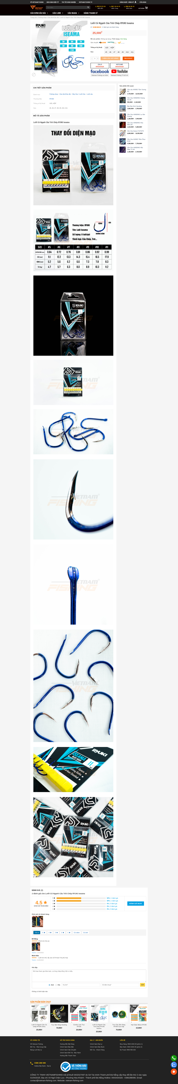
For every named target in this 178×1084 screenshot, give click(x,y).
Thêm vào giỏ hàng (110, 58)
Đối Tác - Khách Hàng (97, 1050)
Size (92, 52)
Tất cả (37, 932)
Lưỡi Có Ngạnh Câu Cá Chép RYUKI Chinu (39, 1025)
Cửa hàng (143, 2)
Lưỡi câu (90, 94)
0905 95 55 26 (101, 7)
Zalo (100, 66)
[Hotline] (174, 1058)
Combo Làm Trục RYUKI (79, 1025)
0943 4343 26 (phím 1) (135, 1044)
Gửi (142, 985)
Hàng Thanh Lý (91, 13)
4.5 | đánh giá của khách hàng (105, 27)
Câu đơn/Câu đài (38, 13)
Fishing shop (42, 17)
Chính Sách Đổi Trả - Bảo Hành (70, 1053)
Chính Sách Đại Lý (96, 1044)
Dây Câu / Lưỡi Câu (78, 94)
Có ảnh (85, 932)
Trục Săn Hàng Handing (59, 1025)
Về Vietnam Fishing (37, 2)
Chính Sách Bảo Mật (67, 1047)
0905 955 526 (131, 1050)
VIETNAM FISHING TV (85, 2)
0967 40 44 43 (115, 7)
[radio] (107, 47)
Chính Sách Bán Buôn (97, 1047)
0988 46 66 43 (129, 7)
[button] (128, 2)
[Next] (147, 1020)
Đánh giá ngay (135, 903)
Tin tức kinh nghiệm (69, 2)
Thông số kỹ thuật (96, 47)
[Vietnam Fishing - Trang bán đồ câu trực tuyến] (36, 7)
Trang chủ (33, 17)
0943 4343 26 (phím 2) (134, 1047)
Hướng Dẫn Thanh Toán (68, 1055)
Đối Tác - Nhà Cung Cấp (38, 1047)
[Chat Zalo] (174, 1065)
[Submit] (88, 7)
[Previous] (30, 1020)
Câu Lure (57, 13)
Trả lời (34, 952)
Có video (77, 932)
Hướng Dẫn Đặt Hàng (67, 1044)
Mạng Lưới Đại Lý (36, 1050)
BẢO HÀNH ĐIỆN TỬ (53, 2)
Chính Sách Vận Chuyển (68, 1050)
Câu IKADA (72, 13)
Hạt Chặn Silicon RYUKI (139, 1025)
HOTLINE (119, 66)
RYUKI (52, 99)
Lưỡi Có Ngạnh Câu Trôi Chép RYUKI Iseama (98, 1026)
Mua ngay (128, 58)
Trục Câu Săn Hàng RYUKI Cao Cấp (118, 1025)
